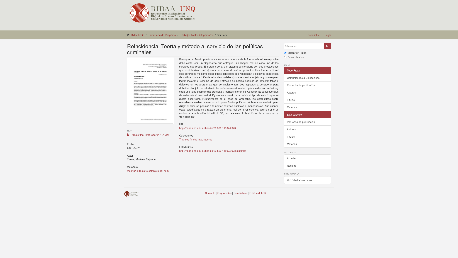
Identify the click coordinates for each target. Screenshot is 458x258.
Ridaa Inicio (137, 35)
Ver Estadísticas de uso (300, 180)
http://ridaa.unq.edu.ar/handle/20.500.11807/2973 (207, 128)
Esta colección (296, 57)
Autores (291, 92)
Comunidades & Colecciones (303, 78)
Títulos (291, 100)
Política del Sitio (258, 193)
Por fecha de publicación (301, 85)
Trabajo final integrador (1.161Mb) (149, 135)
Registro (291, 165)
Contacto (210, 193)
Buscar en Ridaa (297, 52)
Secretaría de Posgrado (162, 35)
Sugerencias (224, 193)
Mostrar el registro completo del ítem (148, 171)
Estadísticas (240, 193)
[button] (313, 34)
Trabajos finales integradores (197, 35)
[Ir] (327, 46)
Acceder (291, 158)
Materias (292, 107)
